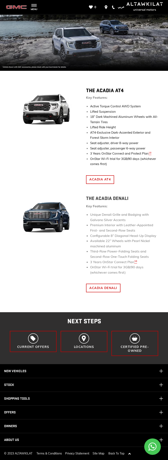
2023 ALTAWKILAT (19, 453)
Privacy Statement (77, 453)
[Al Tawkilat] (16, 7)
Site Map (98, 453)
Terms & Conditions (49, 453)
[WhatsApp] (152, 446)
